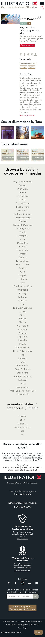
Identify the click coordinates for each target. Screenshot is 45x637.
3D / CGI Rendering (22, 181)
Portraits (22, 358)
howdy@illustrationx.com (22, 502)
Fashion (22, 257)
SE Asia (29, 470)
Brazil (24, 467)
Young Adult (22, 394)
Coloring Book (23, 228)
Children (22, 221)
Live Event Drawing (22, 308)
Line (22, 304)
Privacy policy (23, 625)
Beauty (22, 199)
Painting (22, 333)
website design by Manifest (11, 632)
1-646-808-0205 (22, 506)
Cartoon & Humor (22, 214)
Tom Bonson (29, 19)
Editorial (23, 246)
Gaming (22, 268)
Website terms (36, 621)
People (22, 344)
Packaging (22, 329)
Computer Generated (28, 63)
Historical (22, 279)
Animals (22, 185)
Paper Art (22, 337)
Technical (22, 380)
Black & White (23, 203)
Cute (22, 239)
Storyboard (22, 373)
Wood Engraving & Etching (22, 391)
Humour (23, 67)
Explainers (22, 424)
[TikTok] (22, 584)
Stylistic (31, 67)
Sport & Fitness (22, 369)
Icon (22, 282)
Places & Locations (22, 351)
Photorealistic (22, 347)
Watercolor (22, 387)
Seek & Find (22, 365)
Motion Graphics (22, 427)
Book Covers (22, 207)
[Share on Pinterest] (21, 54)
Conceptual (22, 236)
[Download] (35, 54)
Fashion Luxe (22, 261)
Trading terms (11, 625)
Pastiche (22, 340)
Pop (22, 355)
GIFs (22, 272)
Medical (22, 318)
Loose (23, 311)
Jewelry (22, 293)
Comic (22, 232)
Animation (23, 189)
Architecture (22, 196)
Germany (15, 467)
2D (22, 431)
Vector (22, 383)
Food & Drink (22, 264)
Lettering (22, 297)
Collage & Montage (22, 225)
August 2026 (22, 607)
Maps (22, 315)
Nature (23, 23)
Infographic (22, 290)
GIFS (22, 420)
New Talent (22, 326)
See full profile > (27, 115)
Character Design (22, 218)
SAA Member (34, 625)
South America (35, 467)
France (6, 467)
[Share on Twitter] (28, 54)
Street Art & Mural (22, 376)
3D (22, 434)
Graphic (22, 275)
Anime (22, 192)
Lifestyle (22, 300)
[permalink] (12, 159)
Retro (22, 362)
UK (36, 470)
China (10, 470)
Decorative (22, 243)
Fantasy (22, 254)
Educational (22, 250)
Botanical (22, 210)
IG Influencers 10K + (22, 286)
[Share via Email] (32, 54)
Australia (19, 470)
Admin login (22, 628)
